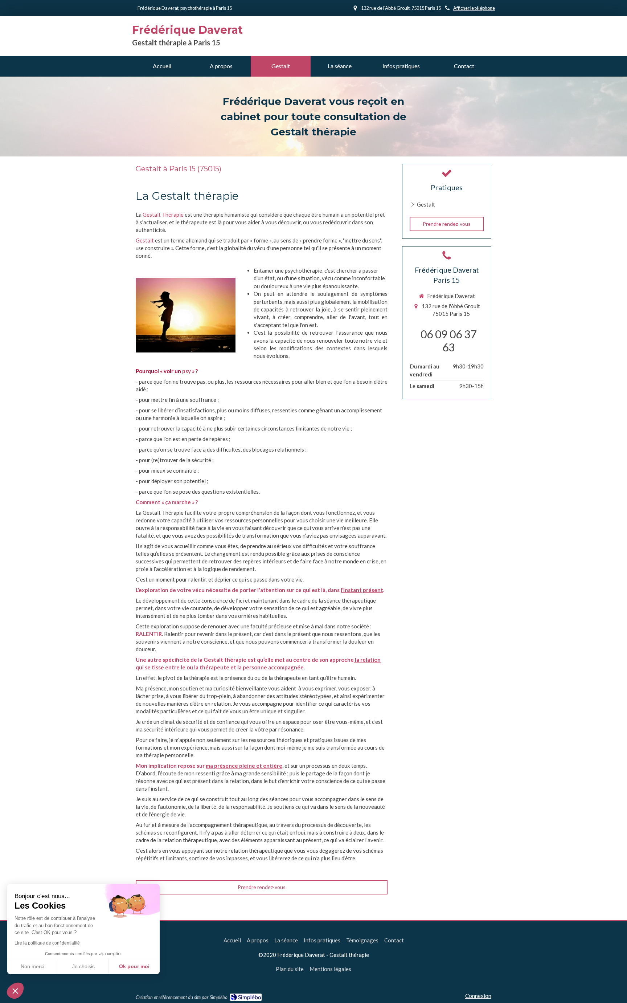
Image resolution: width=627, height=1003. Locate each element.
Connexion (478, 995)
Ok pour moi (134, 966)
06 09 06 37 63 (448, 340)
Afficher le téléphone (474, 8)
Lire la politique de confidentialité (47, 943)
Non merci (32, 966)
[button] (15, 990)
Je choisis (83, 966)
